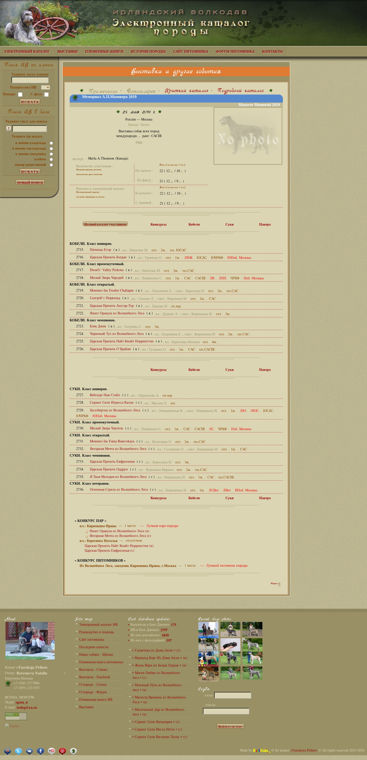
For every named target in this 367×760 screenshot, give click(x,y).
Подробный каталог (240, 90)
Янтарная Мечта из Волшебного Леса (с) (120, 535)
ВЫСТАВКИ (67, 51)
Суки (229, 224)
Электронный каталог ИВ (98, 624)
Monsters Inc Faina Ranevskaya (112, 441)
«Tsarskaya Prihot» (303, 750)
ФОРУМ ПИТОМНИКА (235, 51)
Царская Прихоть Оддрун (109, 469)
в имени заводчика (30, 153)
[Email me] (7, 751)
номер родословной (30, 164)
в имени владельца (30, 142)
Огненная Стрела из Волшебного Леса (119, 489)
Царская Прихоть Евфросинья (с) (109, 550)
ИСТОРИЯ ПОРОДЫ (148, 51)
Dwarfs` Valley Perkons (107, 269)
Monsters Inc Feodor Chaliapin (112, 290)
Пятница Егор (101, 249)
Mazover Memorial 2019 (260, 105)
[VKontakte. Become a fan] (29, 751)
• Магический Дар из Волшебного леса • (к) (158, 711)
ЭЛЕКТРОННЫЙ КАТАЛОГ (27, 51)
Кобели (194, 224)
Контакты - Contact (93, 669)
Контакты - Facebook (94, 676)
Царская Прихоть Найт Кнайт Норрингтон (122, 341)
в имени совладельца (29, 148)
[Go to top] (73, 751)
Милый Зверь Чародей (107, 277)
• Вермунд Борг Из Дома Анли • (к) (159, 657)
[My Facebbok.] (40, 751)
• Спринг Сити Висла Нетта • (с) (157, 729)
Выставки (86, 706)
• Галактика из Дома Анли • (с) (156, 650)
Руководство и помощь (96, 631)
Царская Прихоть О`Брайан (111, 348)
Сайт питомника (91, 639)
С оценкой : (144, 202)
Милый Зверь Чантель (107, 428)
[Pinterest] (62, 751)
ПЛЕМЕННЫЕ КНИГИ (104, 51)
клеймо (40, 159)
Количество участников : (94, 166)
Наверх (265, 224)
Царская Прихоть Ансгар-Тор (112, 305)
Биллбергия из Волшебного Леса (115, 410)
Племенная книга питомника (101, 661)
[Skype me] (18, 751)
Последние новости (94, 646)
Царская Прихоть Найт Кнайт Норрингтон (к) (119, 545)
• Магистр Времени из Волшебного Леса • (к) (159, 699)
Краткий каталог (186, 90)
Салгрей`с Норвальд (105, 297)
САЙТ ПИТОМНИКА (190, 51)
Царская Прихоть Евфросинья (113, 461)
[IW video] (51, 751)
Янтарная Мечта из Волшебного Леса (118, 448)
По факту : (145, 180)
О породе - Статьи (93, 684)
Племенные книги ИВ (95, 699)
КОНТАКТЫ (272, 51)
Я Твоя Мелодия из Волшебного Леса (119, 476)
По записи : (144, 170)
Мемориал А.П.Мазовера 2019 (109, 97)
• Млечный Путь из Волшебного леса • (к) (157, 687)
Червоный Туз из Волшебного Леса (117, 333)
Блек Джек (98, 326)
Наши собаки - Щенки (96, 654)
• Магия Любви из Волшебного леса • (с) (156, 675)
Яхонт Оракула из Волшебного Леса (117, 313)
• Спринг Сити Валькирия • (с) (156, 721)
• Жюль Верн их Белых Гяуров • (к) (159, 665)
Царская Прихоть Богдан (109, 257)
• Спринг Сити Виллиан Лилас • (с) (159, 736)
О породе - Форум (93, 691)
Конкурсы (159, 224)
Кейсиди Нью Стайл (105, 394)
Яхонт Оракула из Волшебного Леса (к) (119, 530)
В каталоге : (144, 193)
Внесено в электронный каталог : (101, 188)
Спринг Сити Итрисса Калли (112, 402)
